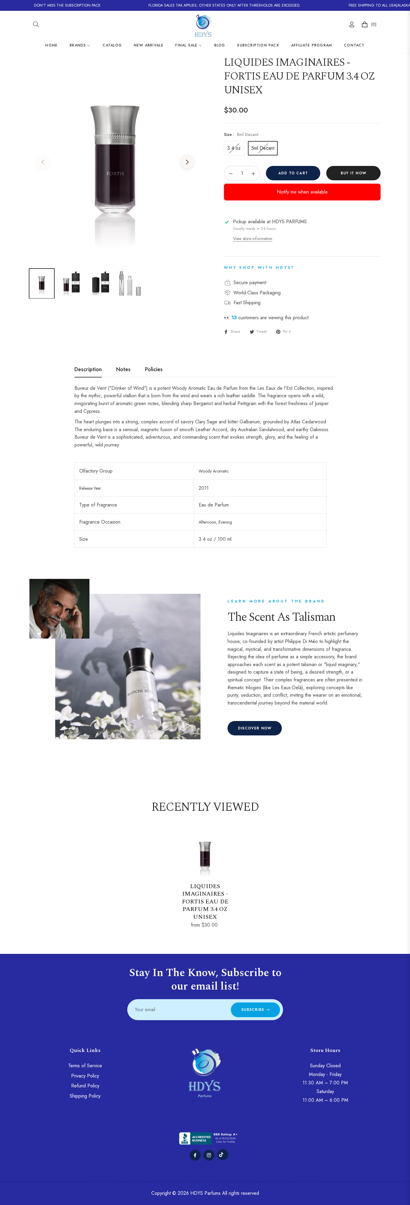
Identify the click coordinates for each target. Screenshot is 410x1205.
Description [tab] (88, 369)
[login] (351, 24)
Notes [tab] (123, 369)
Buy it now (353, 173)
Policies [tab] (154, 369)
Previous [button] (42, 162)
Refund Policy (85, 1085)
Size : (241, 134)
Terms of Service (85, 1065)
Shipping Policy (85, 1095)
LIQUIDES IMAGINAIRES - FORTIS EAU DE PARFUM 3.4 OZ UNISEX (205, 901)
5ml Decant (262, 148)
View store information (252, 239)
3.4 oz (234, 148)
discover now (254, 728)
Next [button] (187, 162)
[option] (114, 158)
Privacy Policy (85, 1075)
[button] (36, 24)
